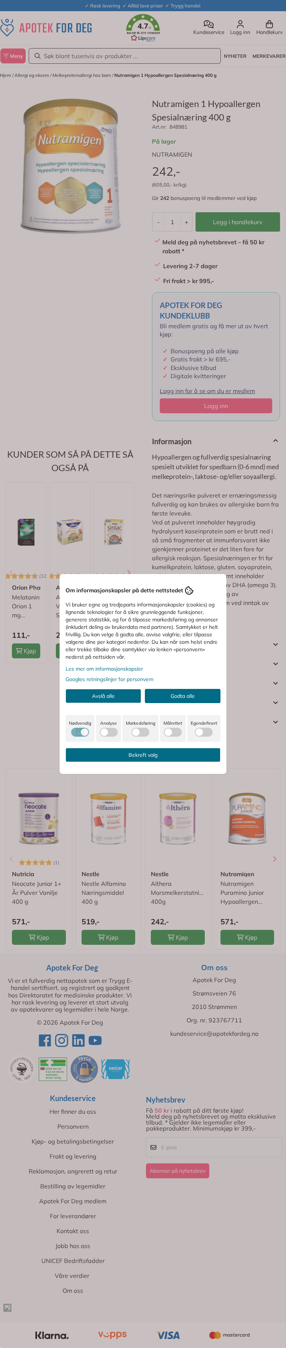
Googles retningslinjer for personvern (109, 679)
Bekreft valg (143, 755)
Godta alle (183, 696)
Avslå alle (103, 696)
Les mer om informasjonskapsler (104, 668)
